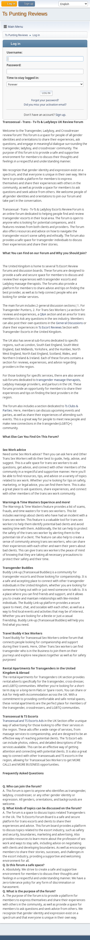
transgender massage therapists (58, 380)
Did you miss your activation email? (45, 104)
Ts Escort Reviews (50, 327)
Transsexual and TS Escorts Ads (23, 721)
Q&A (43, 314)
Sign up (60, 115)
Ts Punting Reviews (24, 14)
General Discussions (69, 323)
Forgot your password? (45, 100)
